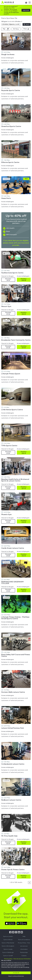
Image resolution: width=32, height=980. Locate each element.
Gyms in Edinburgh (8, 952)
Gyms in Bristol (8, 939)
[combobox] (11, 24)
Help (24, 936)
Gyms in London (8, 936)
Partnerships (24, 952)
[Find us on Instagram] (16, 933)
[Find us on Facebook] (10, 933)
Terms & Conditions (24, 939)
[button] (16, 49)
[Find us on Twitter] (13, 933)
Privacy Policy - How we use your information (24, 946)
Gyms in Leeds (8, 949)
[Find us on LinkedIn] (19, 933)
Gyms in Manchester (8, 943)
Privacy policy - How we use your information (17, 958)
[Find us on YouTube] (22, 933)
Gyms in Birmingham (8, 946)
